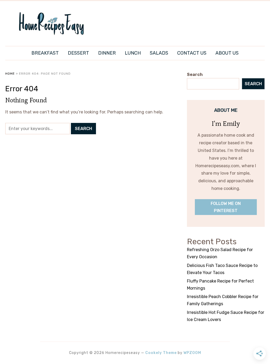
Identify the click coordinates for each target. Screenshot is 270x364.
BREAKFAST (45, 53)
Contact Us (191, 53)
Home (10, 73)
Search (195, 74)
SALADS (159, 53)
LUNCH (133, 53)
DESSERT (78, 53)
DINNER (107, 53)
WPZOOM (192, 353)
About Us (227, 53)
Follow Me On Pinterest (226, 207)
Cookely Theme (161, 353)
